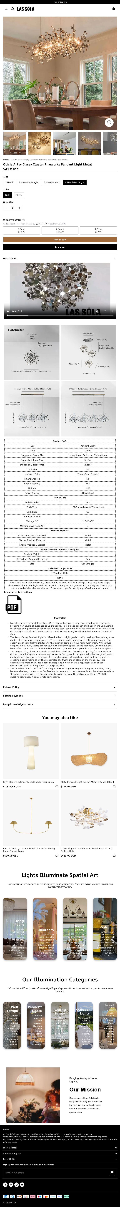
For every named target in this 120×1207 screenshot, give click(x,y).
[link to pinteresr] (11, 1186)
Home (6, 159)
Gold (7, 194)
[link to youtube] (22, 1186)
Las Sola (12, 1203)
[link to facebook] (5, 1186)
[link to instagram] (16, 1186)
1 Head (9, 182)
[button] (6, 9)
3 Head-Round (51, 182)
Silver (19, 194)
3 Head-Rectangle (28, 182)
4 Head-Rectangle (75, 182)
